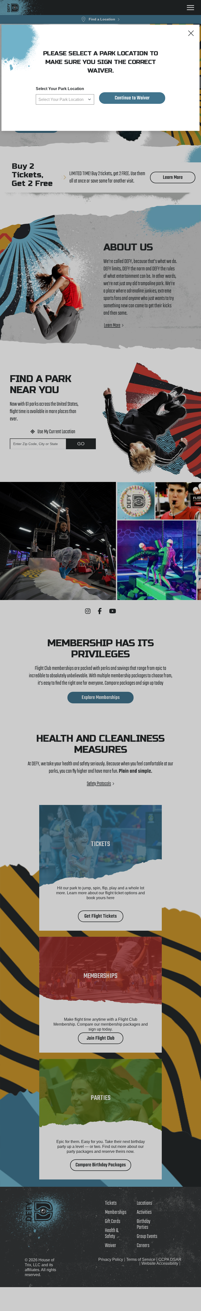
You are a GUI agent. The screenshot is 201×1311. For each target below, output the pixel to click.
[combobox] (65, 99)
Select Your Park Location (60, 89)
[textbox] (65, 99)
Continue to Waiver (132, 98)
